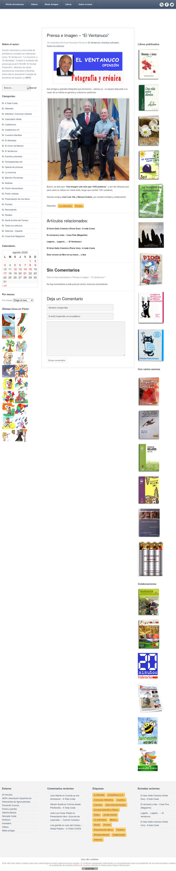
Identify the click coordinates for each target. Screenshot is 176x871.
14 (25, 269)
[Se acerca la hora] (8, 428)
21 (25, 273)
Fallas (97, 814)
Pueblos (120, 829)
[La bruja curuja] (21, 440)
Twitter (172, 4)
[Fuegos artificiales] (21, 337)
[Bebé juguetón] (8, 363)
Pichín (97, 824)
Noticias (9, 182)
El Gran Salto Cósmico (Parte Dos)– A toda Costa (71, 228)
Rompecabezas (101, 834)
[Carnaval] (21, 415)
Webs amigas (8, 830)
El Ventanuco (11, 151)
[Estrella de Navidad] (21, 325)
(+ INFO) (27, 77)
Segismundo (119, 834)
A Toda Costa (11, 103)
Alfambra (9, 108)
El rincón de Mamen (14, 145)
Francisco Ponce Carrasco (87, 24)
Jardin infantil (110, 814)
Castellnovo (10, 124)
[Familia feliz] (21, 402)
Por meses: (7, 300)
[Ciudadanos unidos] (8, 402)
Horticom (6, 819)
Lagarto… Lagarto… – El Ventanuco (64, 241)
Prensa (78, 205)
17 (5, 273)
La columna (10, 172)
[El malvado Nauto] (21, 376)
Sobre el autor (85, 4)
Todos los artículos (13, 225)
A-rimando (99, 794)
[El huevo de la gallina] (21, 363)
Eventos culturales (13, 156)
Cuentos (98, 804)
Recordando (11, 209)
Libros (68, 4)
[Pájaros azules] (8, 350)
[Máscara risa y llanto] (8, 389)
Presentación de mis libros (17, 198)
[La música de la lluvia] (21, 428)
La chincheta (65, 205)
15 (30, 269)
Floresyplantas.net (13, 161)
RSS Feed (162, 4)
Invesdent (6, 823)
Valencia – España (14, 230)
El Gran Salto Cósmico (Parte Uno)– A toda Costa (71, 248)
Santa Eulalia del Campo (16, 220)
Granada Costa (9, 816)
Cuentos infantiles (13, 135)
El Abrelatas (10, 140)
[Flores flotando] (21, 389)
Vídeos (34, 4)
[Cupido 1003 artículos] (8, 440)
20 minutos (7, 794)
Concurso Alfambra (103, 799)
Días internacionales (116, 804)
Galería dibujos (9, 812)
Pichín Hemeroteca (14, 188)
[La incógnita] (8, 415)
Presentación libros (103, 829)
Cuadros (121, 799)
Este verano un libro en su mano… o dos (66, 254)
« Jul (4, 285)
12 (15, 269)
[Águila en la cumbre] (8, 325)
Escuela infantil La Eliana (106, 809)
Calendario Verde (13, 119)
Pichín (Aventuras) (15, 4)
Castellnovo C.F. (116, 794)
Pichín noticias (12, 193)
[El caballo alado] (8, 376)
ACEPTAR (89, 869)
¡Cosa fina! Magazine (15, 236)
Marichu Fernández (14, 177)
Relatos (8, 214)
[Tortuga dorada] (8, 337)
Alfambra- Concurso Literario (18, 113)
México (113, 819)
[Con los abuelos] (21, 350)
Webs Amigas (51, 4)
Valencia (98, 839)
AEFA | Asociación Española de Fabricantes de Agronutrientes (16, 800)
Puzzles (8, 204)
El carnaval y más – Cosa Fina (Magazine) (67, 235)
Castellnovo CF (12, 129)
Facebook (167, 4)
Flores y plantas (9, 808)
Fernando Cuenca (10, 805)
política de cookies (81, 865)
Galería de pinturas (14, 166)
